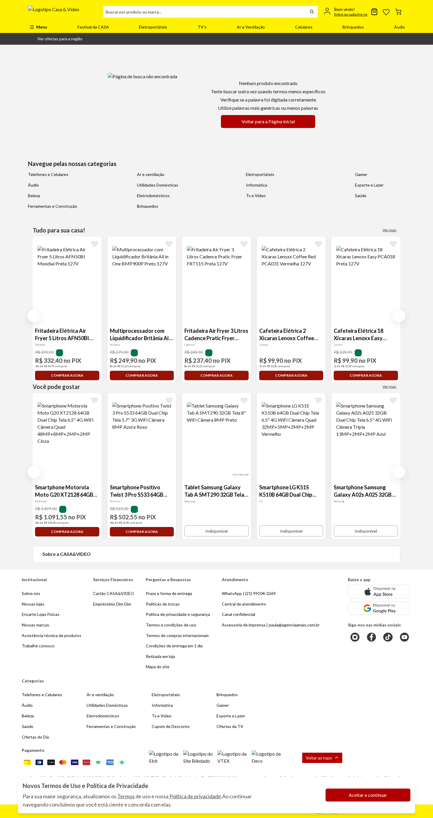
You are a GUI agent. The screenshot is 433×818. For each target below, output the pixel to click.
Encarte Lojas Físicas (41, 614)
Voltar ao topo (319, 757)
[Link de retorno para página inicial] (63, 12)
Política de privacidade (195, 796)
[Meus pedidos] (374, 11)
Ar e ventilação (150, 174)
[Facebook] (371, 637)
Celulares (304, 26)
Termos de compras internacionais (177, 635)
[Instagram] (355, 637)
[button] (55, 38)
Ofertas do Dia (35, 736)
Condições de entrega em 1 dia (174, 645)
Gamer (361, 174)
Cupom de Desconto (171, 726)
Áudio (399, 26)
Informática (256, 184)
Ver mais (389, 230)
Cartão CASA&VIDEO (113, 593)
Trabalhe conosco (38, 645)
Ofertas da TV (229, 726)
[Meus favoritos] (386, 11)
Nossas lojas (33, 603)
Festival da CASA (93, 26)
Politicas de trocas (163, 603)
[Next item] (399, 316)
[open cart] (398, 12)
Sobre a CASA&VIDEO (66, 554)
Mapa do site (157, 666)
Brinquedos (353, 26)
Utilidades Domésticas (157, 184)
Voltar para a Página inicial (268, 121)
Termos (126, 796)
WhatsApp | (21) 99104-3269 (249, 593)
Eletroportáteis (153, 26)
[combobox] (204, 12)
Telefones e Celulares (48, 174)
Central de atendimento (244, 603)
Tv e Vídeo (256, 195)
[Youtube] (404, 637)
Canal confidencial (238, 614)
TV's (202, 26)
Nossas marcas (35, 624)
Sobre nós (31, 593)
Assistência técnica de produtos (51, 635)
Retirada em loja (160, 656)
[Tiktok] (388, 637)
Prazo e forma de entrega (169, 593)
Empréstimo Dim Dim (112, 603)
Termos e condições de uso (171, 624)
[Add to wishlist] (94, 243)
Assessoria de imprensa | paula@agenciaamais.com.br (271, 624)
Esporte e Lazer (369, 184)
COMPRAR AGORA (67, 375)
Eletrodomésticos (153, 195)
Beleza (34, 195)
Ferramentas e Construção (52, 206)
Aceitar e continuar (368, 795)
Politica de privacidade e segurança (178, 614)
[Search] (312, 12)
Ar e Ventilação (251, 26)
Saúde (360, 195)
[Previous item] (34, 316)
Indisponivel (216, 530)
